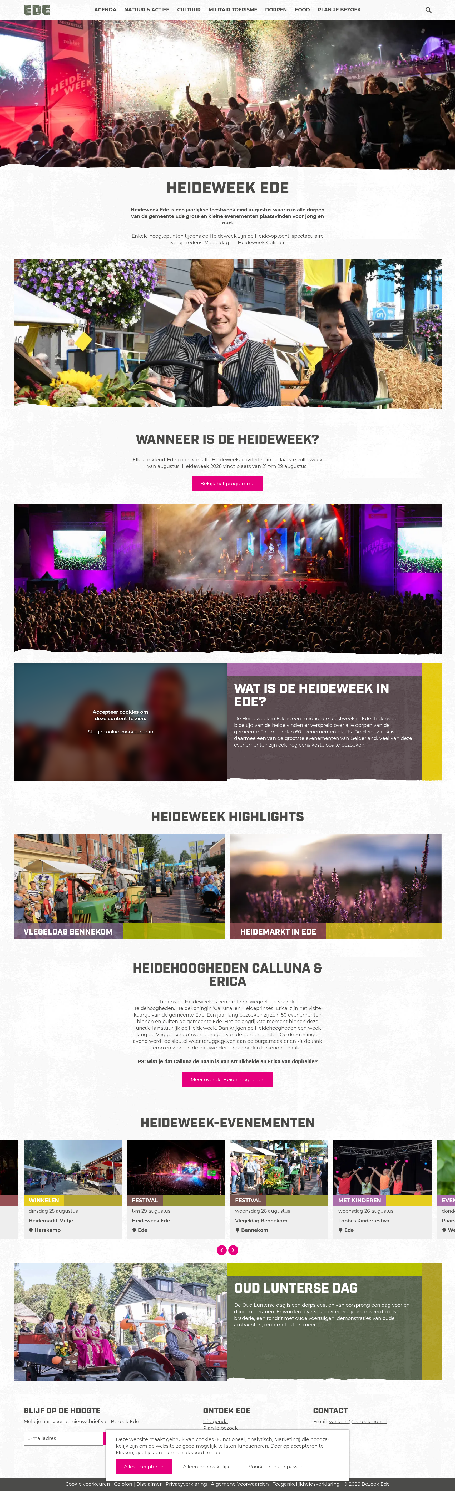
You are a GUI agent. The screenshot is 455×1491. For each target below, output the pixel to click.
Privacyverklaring (187, 1484)
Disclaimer (149, 1484)
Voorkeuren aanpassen (276, 1467)
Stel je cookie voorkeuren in (120, 732)
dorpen (363, 725)
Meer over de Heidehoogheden (228, 1079)
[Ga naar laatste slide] (222, 1250)
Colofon (123, 1484)
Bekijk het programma (227, 484)
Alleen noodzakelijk (206, 1467)
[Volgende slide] (233, 1250)
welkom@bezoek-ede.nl (358, 1421)
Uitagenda (215, 1421)
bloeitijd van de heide (259, 725)
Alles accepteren (144, 1467)
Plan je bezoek (220, 1428)
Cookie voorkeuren (87, 1484)
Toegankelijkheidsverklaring (307, 1484)
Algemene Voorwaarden (240, 1484)
